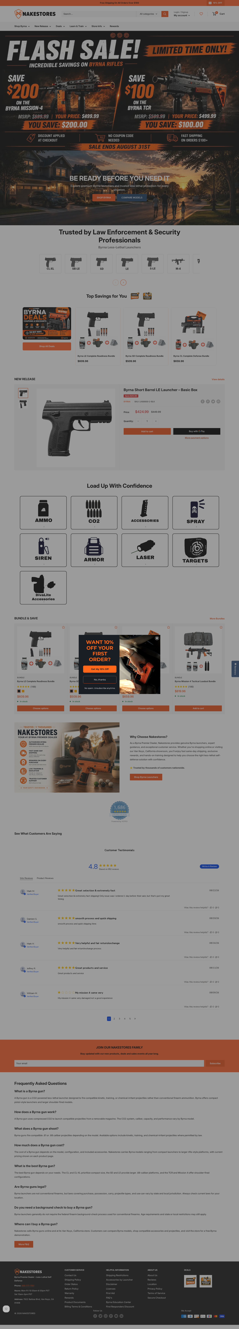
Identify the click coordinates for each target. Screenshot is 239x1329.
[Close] (157, 638)
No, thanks (100, 679)
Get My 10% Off (100, 669)
